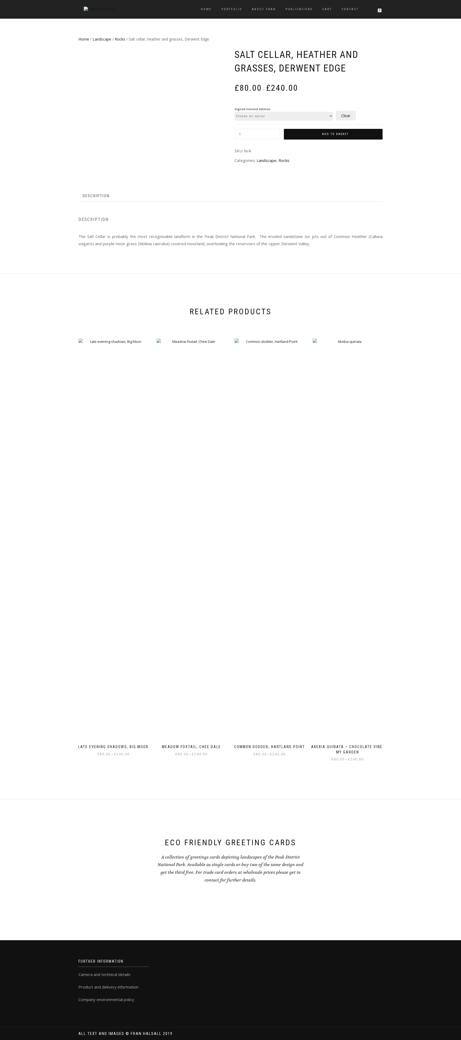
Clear (346, 115)
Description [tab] (96, 195)
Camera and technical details (104, 974)
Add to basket (335, 134)
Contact (350, 9)
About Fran (264, 9)
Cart (327, 9)
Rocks (120, 39)
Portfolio (231, 9)
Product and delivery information (108, 987)
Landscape (102, 39)
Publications (299, 9)
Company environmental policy (106, 999)
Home (206, 9)
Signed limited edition (253, 109)
